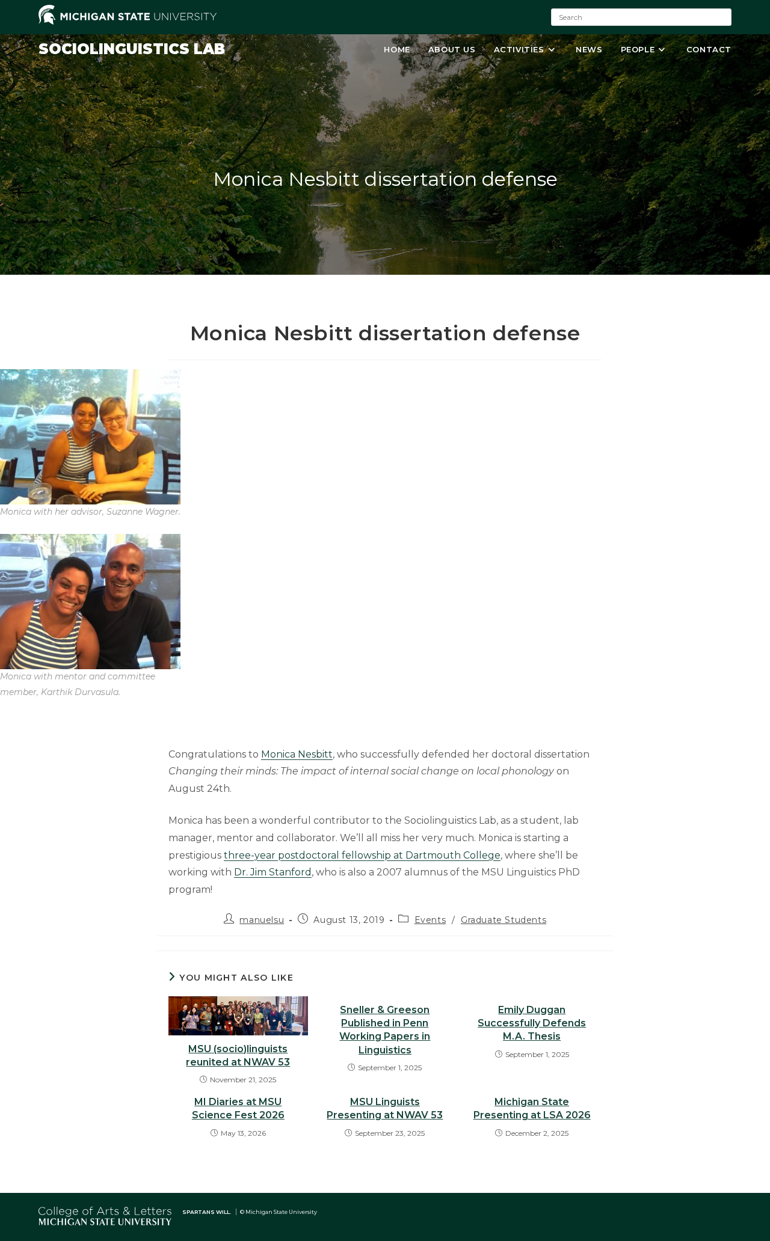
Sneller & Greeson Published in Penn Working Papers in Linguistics (384, 1030)
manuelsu (261, 920)
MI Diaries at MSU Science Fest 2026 (238, 1108)
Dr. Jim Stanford (273, 872)
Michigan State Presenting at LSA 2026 (532, 1108)
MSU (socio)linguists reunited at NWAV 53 (238, 1055)
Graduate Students (503, 920)
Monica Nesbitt (297, 754)
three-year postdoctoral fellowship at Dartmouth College (362, 855)
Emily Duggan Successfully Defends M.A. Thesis (532, 1023)
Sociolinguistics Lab (131, 49)
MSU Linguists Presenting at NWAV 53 (385, 1108)
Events (430, 920)
